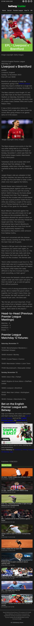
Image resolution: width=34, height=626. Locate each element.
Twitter (24, 449)
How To (26, 10)
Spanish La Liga (9, 422)
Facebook (18, 449)
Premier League (18, 10)
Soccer (9, 10)
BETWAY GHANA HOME (7, 1)
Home (4, 10)
